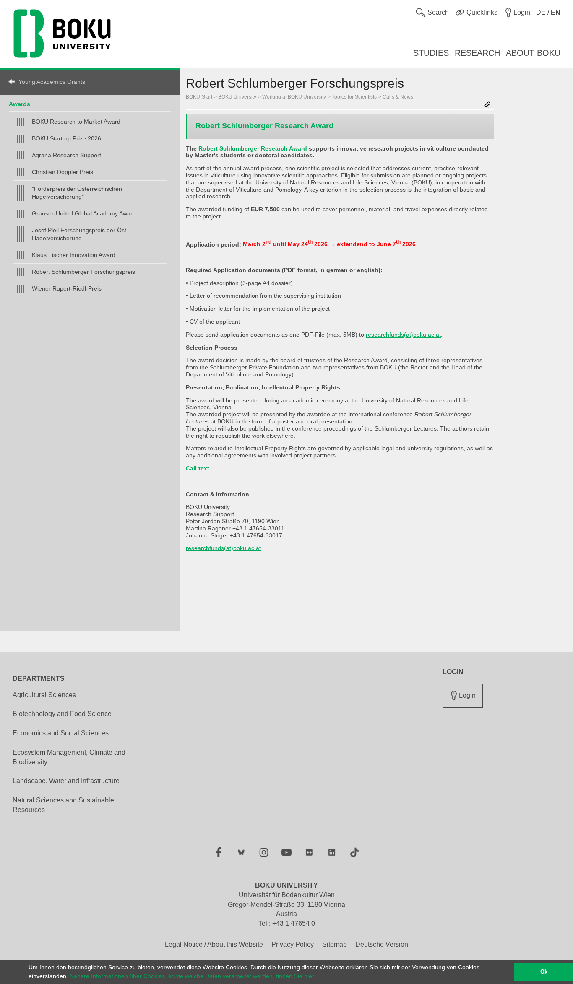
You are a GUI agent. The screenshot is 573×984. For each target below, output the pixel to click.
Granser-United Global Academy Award (84, 213)
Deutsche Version (381, 944)
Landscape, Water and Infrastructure (66, 780)
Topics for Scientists (354, 97)
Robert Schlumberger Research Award (264, 126)
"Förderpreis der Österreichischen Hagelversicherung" (77, 192)
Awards (19, 104)
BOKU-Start (199, 97)
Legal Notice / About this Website (214, 944)
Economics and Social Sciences (61, 733)
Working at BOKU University (294, 97)
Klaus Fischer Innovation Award (73, 255)
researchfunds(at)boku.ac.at (403, 334)
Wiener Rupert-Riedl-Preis (67, 288)
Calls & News (398, 97)
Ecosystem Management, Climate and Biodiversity (69, 757)
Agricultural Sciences (44, 694)
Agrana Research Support (66, 155)
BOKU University (237, 97)
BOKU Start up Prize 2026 (66, 138)
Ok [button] (543, 972)
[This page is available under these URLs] (488, 105)
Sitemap (334, 944)
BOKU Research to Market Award (76, 121)
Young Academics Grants (51, 81)
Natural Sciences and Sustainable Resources (63, 805)
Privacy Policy (292, 944)
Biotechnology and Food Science (62, 713)
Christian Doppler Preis (62, 172)
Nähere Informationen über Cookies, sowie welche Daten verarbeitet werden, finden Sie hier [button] (192, 976)
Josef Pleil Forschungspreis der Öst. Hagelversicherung (80, 234)
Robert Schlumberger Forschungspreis (83, 271)
